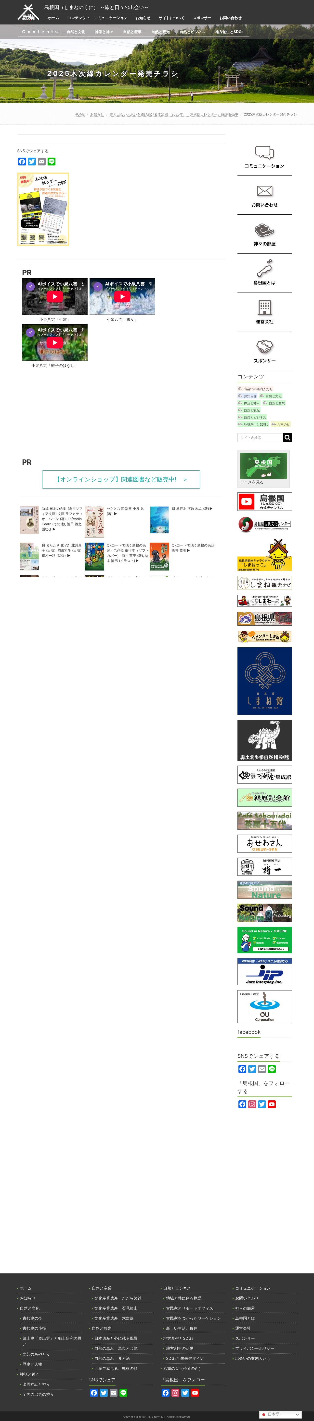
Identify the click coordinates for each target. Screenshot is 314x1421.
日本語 (273, 1414)
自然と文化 (76, 31)
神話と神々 (104, 31)
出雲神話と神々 (36, 1384)
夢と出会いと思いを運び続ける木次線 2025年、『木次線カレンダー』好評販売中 (174, 114)
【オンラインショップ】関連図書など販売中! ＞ (121, 479)
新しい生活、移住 (181, 1328)
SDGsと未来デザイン (185, 1358)
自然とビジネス (192, 31)
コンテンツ (76, 17)
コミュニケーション (110, 17)
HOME (80, 114)
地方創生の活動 (180, 1348)
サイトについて (171, 17)
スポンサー (202, 17)
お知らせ (143, 17)
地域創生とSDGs (256, 424)
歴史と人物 (32, 1364)
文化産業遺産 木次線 (114, 1318)
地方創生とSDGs (229, 31)
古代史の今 (32, 1318)
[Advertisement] (121, 415)
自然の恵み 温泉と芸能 (116, 1348)
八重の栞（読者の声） (183, 1368)
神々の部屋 (245, 1308)
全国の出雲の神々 (38, 1394)
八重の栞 (283, 424)
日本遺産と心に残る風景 (116, 1338)
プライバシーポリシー (255, 1348)
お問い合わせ (231, 17)
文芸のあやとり (36, 1354)
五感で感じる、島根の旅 (116, 1368)
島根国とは (245, 1318)
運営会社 (243, 1328)
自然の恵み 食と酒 (112, 1358)
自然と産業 (132, 31)
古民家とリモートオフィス (189, 1308)
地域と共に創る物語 (183, 1298)
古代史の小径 (34, 1328)
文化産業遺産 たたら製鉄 (118, 1298)
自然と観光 (160, 31)
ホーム (53, 17)
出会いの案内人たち (258, 389)
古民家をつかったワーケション (193, 1318)
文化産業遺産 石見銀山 (116, 1308)
